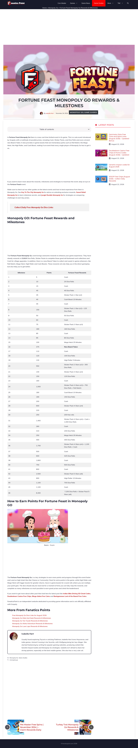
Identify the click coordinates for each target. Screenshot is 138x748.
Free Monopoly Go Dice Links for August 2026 (29, 615)
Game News (86, 3)
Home (44, 8)
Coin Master (62, 3)
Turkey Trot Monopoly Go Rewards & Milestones (67, 727)
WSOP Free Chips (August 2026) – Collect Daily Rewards (119, 179)
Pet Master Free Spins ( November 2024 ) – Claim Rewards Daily (31, 727)
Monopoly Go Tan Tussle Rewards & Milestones (30, 621)
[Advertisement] (69, 26)
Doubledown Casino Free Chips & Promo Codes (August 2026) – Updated (119, 153)
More (109, 3)
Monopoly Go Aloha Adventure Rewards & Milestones (32, 623)
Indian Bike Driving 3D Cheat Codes (76, 594)
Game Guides (98, 3)
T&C (119, 3)
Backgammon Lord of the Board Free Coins (70, 596)
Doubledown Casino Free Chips (19, 596)
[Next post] (91, 727)
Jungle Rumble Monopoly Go (52, 195)
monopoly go (14, 660)
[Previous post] (7, 727)
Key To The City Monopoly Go (32, 192)
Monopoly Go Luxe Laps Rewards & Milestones (30, 626)
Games (72, 3)
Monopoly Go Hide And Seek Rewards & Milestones (31, 618)
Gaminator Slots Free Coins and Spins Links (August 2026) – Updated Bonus (119, 137)
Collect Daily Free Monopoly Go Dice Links (34, 207)
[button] (128, 3)
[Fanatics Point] (16, 3)
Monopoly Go (53, 8)
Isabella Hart (50, 113)
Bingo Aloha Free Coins (41, 596)
